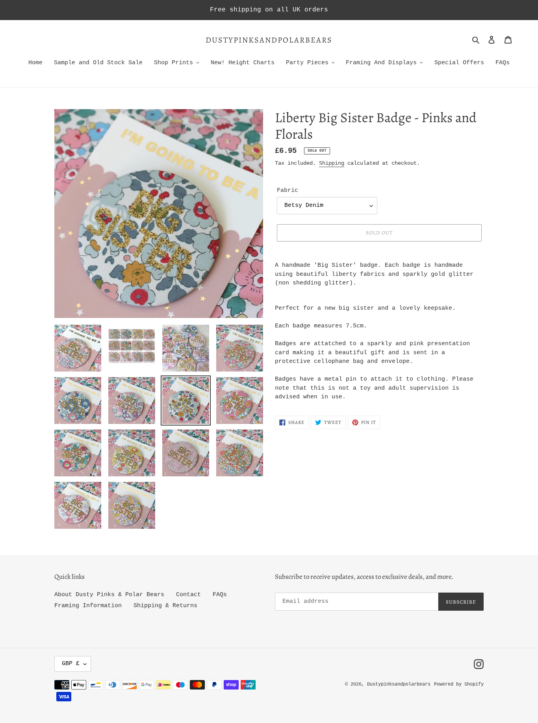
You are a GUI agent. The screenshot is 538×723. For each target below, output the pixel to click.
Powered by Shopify (459, 684)
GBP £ (71, 663)
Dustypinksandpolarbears (269, 40)
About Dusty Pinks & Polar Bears (109, 594)
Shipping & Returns (165, 605)
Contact (188, 594)
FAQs (220, 594)
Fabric (287, 190)
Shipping (331, 163)
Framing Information (88, 605)
